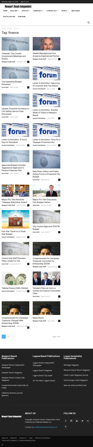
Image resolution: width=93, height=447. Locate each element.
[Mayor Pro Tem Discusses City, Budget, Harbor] (46, 191)
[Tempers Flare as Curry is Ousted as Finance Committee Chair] (46, 278)
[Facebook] (66, 421)
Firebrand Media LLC (43, 422)
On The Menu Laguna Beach (44, 380)
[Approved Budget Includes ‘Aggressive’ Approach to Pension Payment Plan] (15, 156)
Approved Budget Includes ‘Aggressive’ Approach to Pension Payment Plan (14, 168)
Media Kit (13, 438)
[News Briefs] (46, 308)
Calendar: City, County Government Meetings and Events (14, 56)
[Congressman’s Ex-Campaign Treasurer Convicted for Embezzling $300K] (46, 249)
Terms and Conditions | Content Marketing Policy (18, 441)
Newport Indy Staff (8, 62)
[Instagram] (71, 421)
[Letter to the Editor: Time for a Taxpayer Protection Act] (46, 130)
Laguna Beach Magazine (42, 370)
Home (4, 28)
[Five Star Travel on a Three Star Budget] (15, 219)
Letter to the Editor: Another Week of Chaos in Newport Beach (45, 112)
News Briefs (38, 318)
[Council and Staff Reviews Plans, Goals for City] (15, 248)
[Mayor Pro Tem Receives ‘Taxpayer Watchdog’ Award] (15, 191)
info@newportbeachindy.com (45, 427)
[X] (66, 427)
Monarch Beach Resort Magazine (77, 370)
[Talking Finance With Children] (15, 278)
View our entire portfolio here (75, 385)
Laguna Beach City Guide (42, 375)
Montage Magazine (71, 365)
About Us (5, 438)
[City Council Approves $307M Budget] (46, 217)
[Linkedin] (77, 421)
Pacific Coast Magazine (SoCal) (76, 375)
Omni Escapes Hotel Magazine (76, 380)
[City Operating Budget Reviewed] (15, 73)
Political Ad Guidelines (42, 438)
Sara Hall (5, 87)
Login (31, 438)
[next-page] (14, 337)
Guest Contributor (39, 89)
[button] (88, 22)
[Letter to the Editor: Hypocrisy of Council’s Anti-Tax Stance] (46, 73)
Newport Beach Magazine (12, 372)
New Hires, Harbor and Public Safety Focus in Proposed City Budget (46, 174)
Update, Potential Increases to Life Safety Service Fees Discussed (15, 111)
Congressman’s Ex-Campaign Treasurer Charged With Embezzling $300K (15, 320)
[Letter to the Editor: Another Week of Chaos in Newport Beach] (46, 100)
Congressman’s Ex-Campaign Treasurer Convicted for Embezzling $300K (46, 261)
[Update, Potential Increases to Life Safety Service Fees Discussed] (15, 100)
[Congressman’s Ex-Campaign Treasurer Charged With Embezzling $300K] (15, 308)
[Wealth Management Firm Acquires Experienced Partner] (46, 44)
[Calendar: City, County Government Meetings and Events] (15, 44)
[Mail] (82, 421)
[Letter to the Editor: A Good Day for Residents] (15, 130)
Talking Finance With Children (15, 288)
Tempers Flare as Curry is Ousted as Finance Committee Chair (46, 291)
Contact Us (23, 438)
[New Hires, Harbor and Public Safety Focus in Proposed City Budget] (46, 159)
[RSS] (88, 421)
